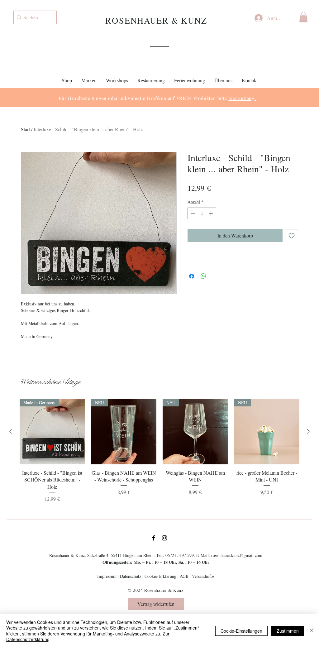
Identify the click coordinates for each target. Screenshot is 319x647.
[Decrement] (192, 213)
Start (25, 129)
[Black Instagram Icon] (164, 537)
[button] (303, 17)
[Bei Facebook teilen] (191, 276)
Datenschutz (130, 576)
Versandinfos (203, 576)
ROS (115, 20)
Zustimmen (288, 631)
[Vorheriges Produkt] (10, 431)
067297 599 (179, 555)
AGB (184, 576)
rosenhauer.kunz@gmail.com (236, 555)
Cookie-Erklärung (160, 576)
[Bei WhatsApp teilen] (203, 276)
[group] (159, 451)
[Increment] (211, 213)
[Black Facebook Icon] (153, 537)
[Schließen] (311, 630)
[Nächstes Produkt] (308, 431)
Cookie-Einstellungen (241, 631)
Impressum (107, 576)
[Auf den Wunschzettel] (291, 235)
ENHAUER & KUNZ (166, 20)
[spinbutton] (201, 213)
